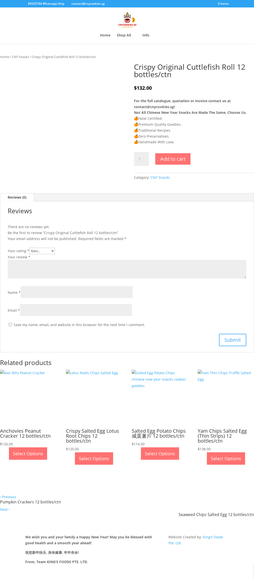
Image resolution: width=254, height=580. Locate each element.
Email (14, 310)
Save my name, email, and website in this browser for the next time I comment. (79, 324)
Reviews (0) (17, 197)
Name (14, 292)
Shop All (124, 35)
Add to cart (173, 158)
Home (105, 35)
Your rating (18, 250)
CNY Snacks (20, 57)
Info (145, 35)
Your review (19, 257)
